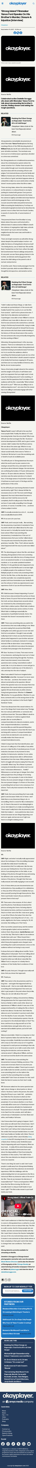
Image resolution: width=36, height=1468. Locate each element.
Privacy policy (6, 1431)
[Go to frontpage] (18, 3)
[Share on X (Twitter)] (17, 32)
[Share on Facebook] (15, 32)
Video (4, 1417)
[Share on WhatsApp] (21, 32)
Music (4, 1413)
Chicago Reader (22, 1264)
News (4, 1411)
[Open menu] (2, 3)
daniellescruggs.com (8, 1272)
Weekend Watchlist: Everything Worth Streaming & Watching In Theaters (17, 1312)
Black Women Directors (9, 1262)
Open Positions (7, 1435)
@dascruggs (14, 1269)
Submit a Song (7, 1433)
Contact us (6, 1429)
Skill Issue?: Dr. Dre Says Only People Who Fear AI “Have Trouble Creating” (17, 1323)
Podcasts (5, 1419)
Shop (4, 1421)
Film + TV (5, 1415)
